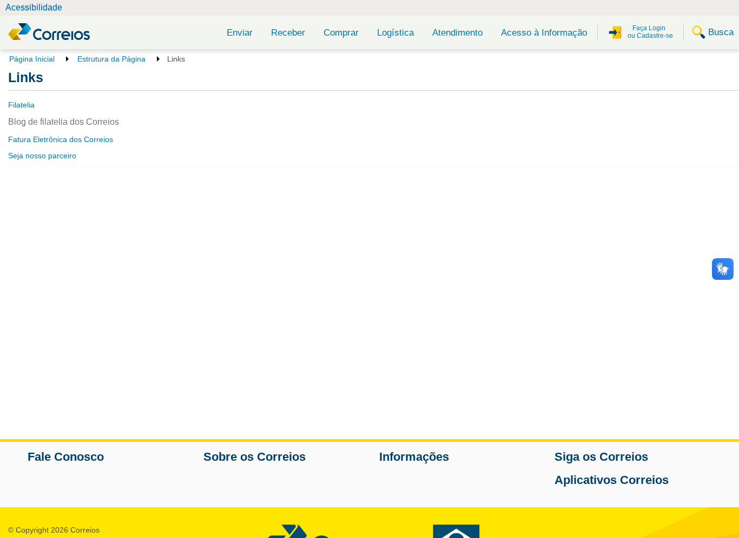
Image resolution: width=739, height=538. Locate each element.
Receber (288, 33)
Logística (395, 33)
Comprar (341, 33)
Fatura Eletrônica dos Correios (60, 139)
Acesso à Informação (544, 33)
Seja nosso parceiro (42, 155)
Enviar (240, 33)
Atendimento (457, 33)
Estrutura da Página (111, 59)
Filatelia (21, 104)
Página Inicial (32, 59)
